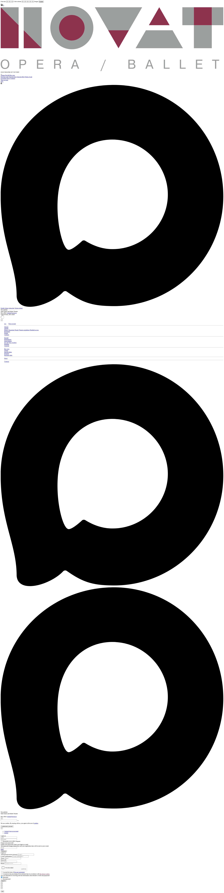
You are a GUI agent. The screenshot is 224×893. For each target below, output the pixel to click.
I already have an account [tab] (11, 831)
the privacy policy (45, 874)
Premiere (6, 344)
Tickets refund (18, 308)
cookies (36, 823)
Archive (14, 342)
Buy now (12, 75)
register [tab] (6, 833)
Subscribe (11, 308)
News (8, 78)
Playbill (7, 75)
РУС (2, 81)
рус (5, 324)
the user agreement (19, 872)
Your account (4, 80)
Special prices (13, 77)
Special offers (20, 77)
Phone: (3, 863)
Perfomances (7, 339)
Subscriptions (8, 341)
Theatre (3, 75)
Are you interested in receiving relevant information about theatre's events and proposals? (25, 875)
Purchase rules (5, 77)
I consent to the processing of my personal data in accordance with (26, 874)
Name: (2, 858)
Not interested (6, 879)
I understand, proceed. (7, 826)
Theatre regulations (24, 330)
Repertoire (11, 330)
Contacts (12, 78)
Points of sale (28, 77)
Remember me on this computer (11, 841)
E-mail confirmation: (6, 856)
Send (2, 849)
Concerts (6, 346)
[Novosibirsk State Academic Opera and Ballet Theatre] (112, 70)
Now (10, 342)
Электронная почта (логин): (9, 854)
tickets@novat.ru (12, 313)
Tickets (6, 350)
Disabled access (34, 330)
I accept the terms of (14, 872)
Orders (6, 308)
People (17, 330)
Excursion (4, 78)
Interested (5, 877)
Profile (2, 308)
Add (2, 891)
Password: (3, 860)
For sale (6, 342)
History (6, 330)
